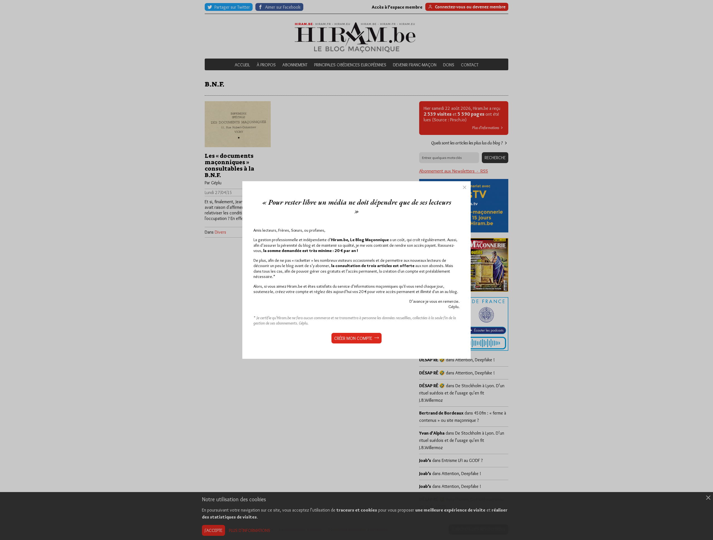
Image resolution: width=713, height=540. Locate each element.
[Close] (464, 187)
